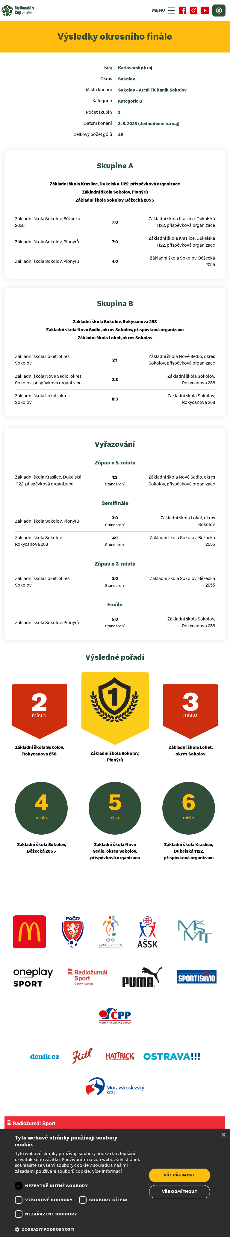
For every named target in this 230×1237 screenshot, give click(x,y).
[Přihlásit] (219, 11)
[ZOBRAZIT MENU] (171, 11)
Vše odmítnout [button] (179, 1191)
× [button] (223, 1135)
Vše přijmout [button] (179, 1175)
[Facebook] (183, 10)
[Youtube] (204, 10)
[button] (79, 1229)
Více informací (107, 1171)
